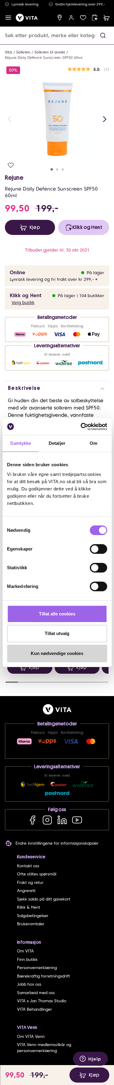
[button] (103, 35)
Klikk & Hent (28, 907)
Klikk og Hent (25, 295)
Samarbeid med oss (36, 992)
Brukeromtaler (30, 924)
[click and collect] (95, 18)
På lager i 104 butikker (81, 295)
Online (17, 272)
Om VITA (25, 951)
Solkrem (23, 52)
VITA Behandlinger (34, 1009)
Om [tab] (93, 443)
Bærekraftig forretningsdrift (43, 976)
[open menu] (8, 18)
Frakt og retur (30, 882)
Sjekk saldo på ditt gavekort (43, 899)
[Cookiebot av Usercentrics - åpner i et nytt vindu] (81, 427)
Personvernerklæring (37, 967)
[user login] (71, 18)
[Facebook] (32, 819)
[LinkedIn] (62, 819)
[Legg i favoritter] (11, 165)
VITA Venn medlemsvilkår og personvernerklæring (44, 1047)
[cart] (106, 18)
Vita (8, 52)
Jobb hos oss (29, 984)
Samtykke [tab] (20, 443)
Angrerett (26, 890)
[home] (27, 17)
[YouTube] (77, 819)
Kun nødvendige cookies (57, 653)
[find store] (60, 18)
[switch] (98, 549)
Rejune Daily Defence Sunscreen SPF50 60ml (43, 57)
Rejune (14, 178)
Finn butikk (27, 959)
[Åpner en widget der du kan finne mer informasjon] (90, 1059)
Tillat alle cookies (57, 613)
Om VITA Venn (31, 1036)
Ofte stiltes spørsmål (36, 874)
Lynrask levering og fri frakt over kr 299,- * (54, 279)
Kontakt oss (28, 866)
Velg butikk (23, 302)
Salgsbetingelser (32, 915)
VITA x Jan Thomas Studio (41, 1001)
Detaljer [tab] (57, 443)
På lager (95, 272)
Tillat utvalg (57, 633)
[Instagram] (47, 819)
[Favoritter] (83, 18)
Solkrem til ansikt (49, 52)
